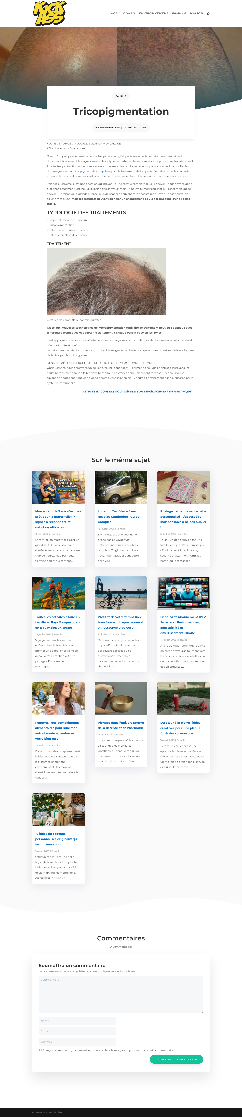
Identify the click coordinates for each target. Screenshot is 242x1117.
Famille (179, 13)
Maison (196, 13)
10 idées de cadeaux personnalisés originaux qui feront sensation (56, 839)
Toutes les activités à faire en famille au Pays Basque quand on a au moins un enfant (58, 622)
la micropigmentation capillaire (90, 171)
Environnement (153, 13)
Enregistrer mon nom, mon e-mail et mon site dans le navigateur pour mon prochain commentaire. (108, 1050)
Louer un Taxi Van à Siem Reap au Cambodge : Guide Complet (118, 516)
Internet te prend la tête (47, 1112)
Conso (129, 13)
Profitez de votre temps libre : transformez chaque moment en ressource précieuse (121, 622)
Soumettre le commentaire (176, 1059)
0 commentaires (135, 127)
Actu (115, 13)
